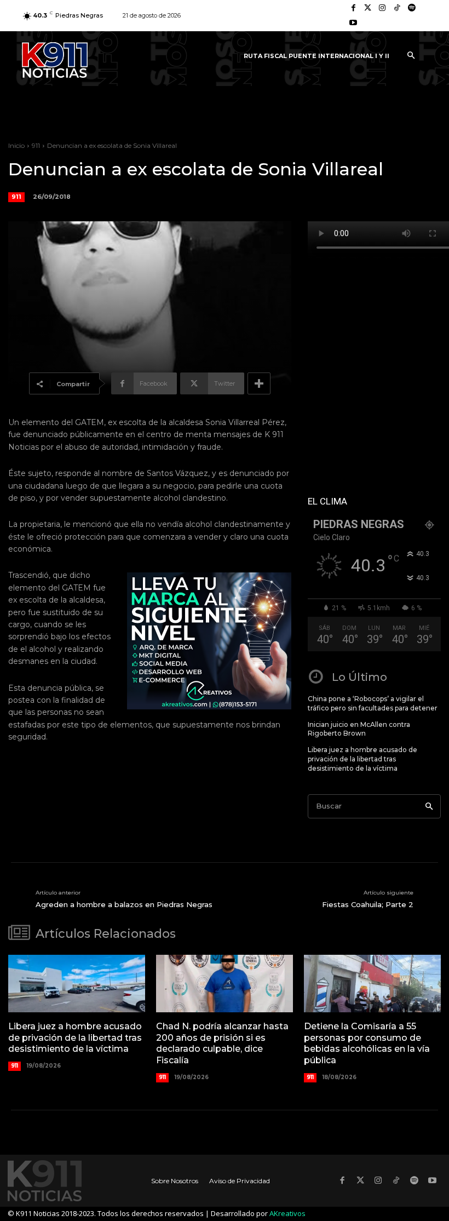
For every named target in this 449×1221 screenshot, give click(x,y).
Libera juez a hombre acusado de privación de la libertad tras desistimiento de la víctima (362, 759)
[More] (258, 383)
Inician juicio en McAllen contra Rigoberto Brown (359, 729)
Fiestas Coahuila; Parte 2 (367, 904)
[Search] (429, 806)
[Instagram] (382, 8)
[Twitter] (368, 8)
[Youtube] (353, 23)
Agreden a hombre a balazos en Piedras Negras (124, 904)
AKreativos (287, 1213)
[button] (410, 55)
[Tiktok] (397, 8)
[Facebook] (353, 8)
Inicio (16, 145)
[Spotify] (411, 8)
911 (36, 145)
